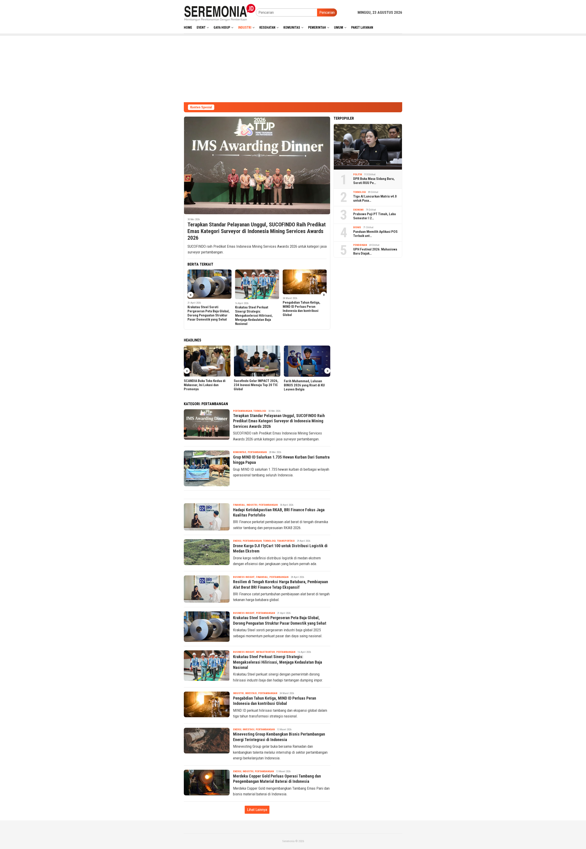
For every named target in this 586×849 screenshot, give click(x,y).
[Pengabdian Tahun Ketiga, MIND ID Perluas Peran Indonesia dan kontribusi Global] (305, 281)
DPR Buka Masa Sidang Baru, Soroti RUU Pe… (374, 181)
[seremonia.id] (220, 12)
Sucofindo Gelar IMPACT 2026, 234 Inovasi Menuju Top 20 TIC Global (256, 385)
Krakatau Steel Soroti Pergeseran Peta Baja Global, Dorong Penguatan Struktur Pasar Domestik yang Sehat (208, 313)
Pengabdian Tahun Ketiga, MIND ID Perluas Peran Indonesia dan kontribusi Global (301, 308)
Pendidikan (360, 245)
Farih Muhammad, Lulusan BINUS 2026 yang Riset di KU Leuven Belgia (304, 385)
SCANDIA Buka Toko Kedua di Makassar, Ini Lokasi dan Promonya (204, 385)
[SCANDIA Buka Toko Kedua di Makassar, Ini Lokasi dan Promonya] (207, 361)
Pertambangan (242, 410)
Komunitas (239, 452)
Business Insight (244, 577)
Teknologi (259, 410)
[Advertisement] (293, 68)
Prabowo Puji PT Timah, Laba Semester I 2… (374, 216)
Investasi (251, 693)
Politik (357, 174)
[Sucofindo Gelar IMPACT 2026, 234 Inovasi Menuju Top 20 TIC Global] (257, 361)
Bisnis (357, 227)
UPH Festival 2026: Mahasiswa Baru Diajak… (375, 251)
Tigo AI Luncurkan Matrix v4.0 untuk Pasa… (375, 198)
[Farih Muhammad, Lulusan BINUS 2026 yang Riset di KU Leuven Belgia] (307, 361)
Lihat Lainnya (257, 809)
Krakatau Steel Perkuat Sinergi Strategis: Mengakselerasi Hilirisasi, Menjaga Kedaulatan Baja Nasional (254, 315)
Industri (252, 504)
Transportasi (286, 540)
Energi (237, 540)
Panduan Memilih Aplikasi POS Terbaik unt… (375, 234)
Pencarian (327, 12)
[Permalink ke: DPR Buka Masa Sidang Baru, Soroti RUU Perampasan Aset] (368, 147)
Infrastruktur (265, 652)
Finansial (239, 504)
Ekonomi (358, 209)
